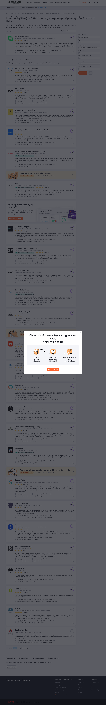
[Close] (80, 333)
